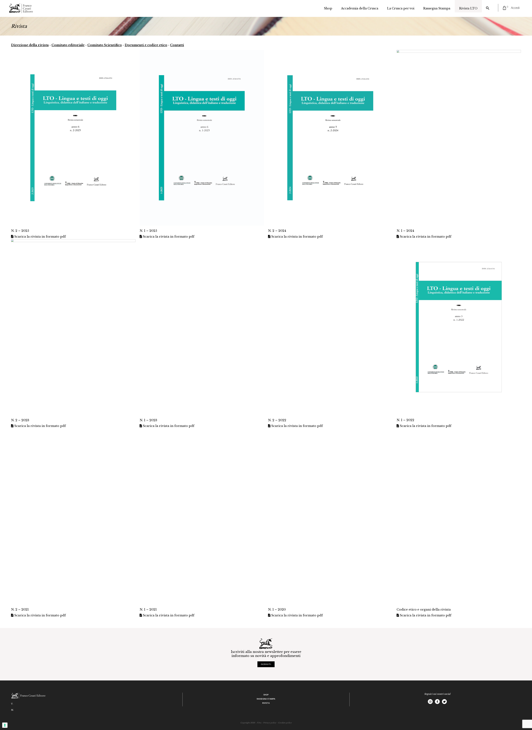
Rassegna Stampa (436, 8)
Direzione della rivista (30, 45)
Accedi (515, 8)
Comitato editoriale (68, 45)
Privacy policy (269, 723)
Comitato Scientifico (104, 45)
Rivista (266, 703)
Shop (328, 8)
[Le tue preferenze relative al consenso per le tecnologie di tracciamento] (4, 725)
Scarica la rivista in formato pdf (39, 236)
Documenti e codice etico (146, 45)
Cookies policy (285, 723)
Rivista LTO (468, 8)
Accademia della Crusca (359, 8)
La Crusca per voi (400, 8)
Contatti (177, 45)
